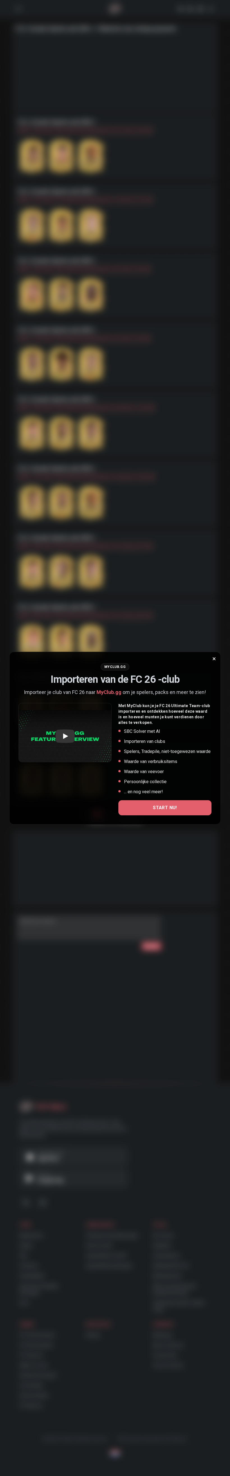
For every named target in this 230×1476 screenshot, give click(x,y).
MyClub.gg (108, 692)
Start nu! (165, 807)
